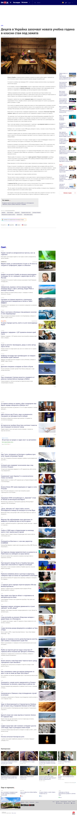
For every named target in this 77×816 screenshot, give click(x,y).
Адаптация (17, 212)
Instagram (25, 224)
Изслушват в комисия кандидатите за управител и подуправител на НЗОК (66, 126)
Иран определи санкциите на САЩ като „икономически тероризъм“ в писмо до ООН (66, 109)
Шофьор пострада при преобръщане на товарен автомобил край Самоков (18, 356)
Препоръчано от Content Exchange (70, 782)
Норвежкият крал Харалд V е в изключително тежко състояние (17, 477)
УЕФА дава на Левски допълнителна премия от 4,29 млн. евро (67, 794)
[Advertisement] (28, 236)
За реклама (57, 801)
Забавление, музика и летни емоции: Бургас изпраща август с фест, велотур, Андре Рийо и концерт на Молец (17, 288)
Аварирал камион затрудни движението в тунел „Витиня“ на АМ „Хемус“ (18, 607)
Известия (73, 803)
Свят (3, 247)
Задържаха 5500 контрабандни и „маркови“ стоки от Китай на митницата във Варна (18, 498)
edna (22, 796)
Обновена (60, 164)
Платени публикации (63, 801)
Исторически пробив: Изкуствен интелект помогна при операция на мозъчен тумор (19, 426)
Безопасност (19, 214)
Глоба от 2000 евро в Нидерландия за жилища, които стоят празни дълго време (17, 531)
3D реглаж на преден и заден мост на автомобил (19, 440)
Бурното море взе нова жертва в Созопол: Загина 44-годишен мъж (18, 715)
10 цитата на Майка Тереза (64, 761)
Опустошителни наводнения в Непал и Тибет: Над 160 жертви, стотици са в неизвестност (66, 85)
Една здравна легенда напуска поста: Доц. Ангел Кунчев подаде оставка (65, 134)
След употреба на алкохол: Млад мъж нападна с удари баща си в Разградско (17, 618)
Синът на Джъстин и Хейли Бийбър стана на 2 (28, 793)
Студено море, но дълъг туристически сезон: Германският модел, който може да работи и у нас (67, 76)
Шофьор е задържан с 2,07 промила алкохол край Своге (18, 333)
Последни (16, 2)
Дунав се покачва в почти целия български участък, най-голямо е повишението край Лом (19, 639)
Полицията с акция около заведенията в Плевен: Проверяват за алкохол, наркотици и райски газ (18, 683)
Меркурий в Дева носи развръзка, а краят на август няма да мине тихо (9, 777)
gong (61, 797)
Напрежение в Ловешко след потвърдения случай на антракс (19, 694)
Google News (11, 224)
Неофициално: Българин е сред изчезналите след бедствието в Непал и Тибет (66, 159)
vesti (41, 796)
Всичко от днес (68, 193)
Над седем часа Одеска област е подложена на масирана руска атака (17, 596)
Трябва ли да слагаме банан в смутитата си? (27, 777)
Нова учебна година (28, 214)
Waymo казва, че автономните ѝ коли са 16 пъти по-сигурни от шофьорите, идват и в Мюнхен (19, 264)
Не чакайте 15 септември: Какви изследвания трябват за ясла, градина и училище (65, 178)
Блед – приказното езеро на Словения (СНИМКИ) (63, 117)
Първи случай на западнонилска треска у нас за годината (18, 253)
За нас (54, 801)
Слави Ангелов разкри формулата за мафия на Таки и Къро (19, 629)
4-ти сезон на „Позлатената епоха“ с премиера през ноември (9, 762)
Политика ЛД (67, 803)
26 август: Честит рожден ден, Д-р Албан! (66, 777)
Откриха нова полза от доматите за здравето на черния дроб (63, 141)
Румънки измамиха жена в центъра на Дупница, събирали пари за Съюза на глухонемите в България (19, 574)
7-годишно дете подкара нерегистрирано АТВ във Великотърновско (18, 585)
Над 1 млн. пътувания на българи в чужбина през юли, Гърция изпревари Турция (18, 455)
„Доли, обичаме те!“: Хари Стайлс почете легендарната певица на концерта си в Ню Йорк (18, 509)
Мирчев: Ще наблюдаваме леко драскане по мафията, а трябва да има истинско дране (16, 520)
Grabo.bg (37, 802)
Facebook (18, 224)
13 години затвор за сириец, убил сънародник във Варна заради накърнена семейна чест (18, 404)
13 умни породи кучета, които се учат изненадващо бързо (19, 323)
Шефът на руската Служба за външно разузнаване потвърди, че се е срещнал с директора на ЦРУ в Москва (18, 276)
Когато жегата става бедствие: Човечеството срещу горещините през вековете (19, 661)
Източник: (3, 210)
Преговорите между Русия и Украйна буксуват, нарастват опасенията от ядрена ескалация (17, 563)
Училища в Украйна (36, 212)
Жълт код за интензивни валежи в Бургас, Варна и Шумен (63, 93)
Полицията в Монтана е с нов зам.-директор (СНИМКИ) (16, 542)
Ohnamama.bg (32, 802)
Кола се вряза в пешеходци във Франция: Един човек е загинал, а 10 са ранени (67, 101)
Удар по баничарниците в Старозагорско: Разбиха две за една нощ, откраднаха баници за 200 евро (18, 705)
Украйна (3, 212)
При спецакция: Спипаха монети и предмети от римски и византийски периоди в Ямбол (17, 378)
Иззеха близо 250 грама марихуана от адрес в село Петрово (19, 487)
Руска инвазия (10, 212)
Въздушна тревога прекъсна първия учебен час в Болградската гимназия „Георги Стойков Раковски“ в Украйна (18, 203)
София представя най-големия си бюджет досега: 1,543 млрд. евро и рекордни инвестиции (18, 726)
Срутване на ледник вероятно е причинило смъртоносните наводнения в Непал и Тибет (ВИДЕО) (16, 301)
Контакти (69, 801)
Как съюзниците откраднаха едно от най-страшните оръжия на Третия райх (9, 794)
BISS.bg (27, 802)
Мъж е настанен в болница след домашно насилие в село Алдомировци (19, 313)
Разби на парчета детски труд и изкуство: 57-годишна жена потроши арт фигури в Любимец (17, 650)
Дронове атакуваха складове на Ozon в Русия (17, 366)
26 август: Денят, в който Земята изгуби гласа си (47, 793)
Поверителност (59, 803)
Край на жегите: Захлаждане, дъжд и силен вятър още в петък (18, 345)
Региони (25, 2)
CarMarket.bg (22, 802)
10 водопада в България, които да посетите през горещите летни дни (47, 762)
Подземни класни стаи (25, 212)
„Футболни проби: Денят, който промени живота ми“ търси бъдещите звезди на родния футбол (47, 778)
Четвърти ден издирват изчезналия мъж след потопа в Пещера (17, 466)
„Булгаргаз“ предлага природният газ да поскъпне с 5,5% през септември (67, 186)
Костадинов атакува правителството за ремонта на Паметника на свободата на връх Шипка (19, 553)
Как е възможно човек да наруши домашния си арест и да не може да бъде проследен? (17, 672)
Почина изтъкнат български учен (12, 737)
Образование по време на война (8, 214)
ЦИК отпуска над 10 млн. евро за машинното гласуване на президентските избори (16, 415)
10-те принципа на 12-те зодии (27, 761)
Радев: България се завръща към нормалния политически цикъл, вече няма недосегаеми (66, 169)
